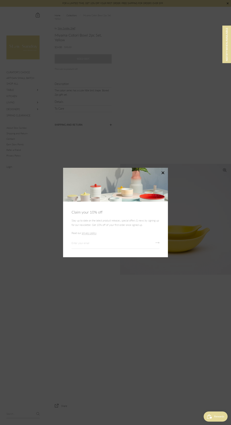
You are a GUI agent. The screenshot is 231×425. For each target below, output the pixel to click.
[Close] (163, 173)
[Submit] (157, 244)
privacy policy (89, 233)
